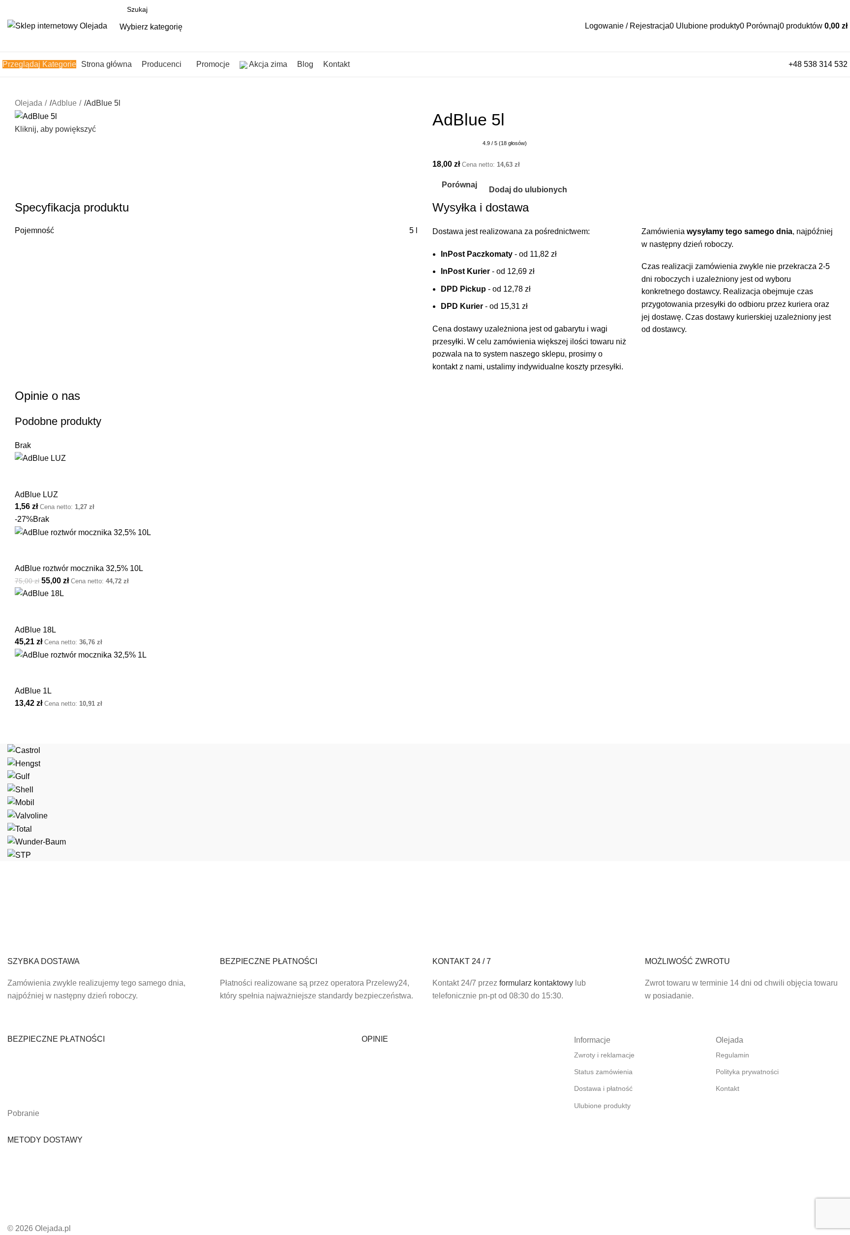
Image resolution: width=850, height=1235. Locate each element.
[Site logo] (57, 25)
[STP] (425, 802)
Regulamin (732, 1055)
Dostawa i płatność (603, 1088)
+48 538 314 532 (818, 64)
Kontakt (727, 1088)
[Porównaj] (27, 477)
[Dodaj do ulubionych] (53, 477)
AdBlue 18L (35, 630)
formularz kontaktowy (536, 983)
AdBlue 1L (33, 691)
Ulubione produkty (602, 1106)
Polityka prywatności (747, 1072)
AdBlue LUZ (36, 494)
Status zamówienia (603, 1072)
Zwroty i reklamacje (604, 1055)
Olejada (28, 103)
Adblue (64, 103)
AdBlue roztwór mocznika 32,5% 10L (79, 568)
